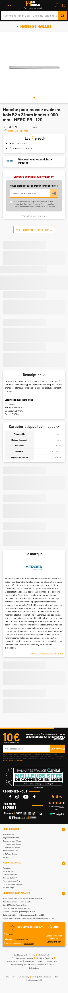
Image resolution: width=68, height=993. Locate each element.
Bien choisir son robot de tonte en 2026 (17, 902)
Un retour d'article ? (10, 878)
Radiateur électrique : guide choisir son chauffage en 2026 (24, 915)
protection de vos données (13, 760)
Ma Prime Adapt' (8, 888)
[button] (7, 5)
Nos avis (6, 857)
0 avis (34, 127)
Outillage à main (51, 961)
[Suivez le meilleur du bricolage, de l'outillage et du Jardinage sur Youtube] (25, 797)
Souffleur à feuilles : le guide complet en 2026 (19, 912)
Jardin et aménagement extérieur (22, 965)
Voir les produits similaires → (34, 229)
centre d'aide (29, 943)
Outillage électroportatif (33, 961)
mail (11, 934)
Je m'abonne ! (58, 748)
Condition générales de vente (24, 955)
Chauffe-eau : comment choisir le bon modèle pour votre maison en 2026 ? (29, 918)
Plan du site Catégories (44, 958)
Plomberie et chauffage (46, 965)
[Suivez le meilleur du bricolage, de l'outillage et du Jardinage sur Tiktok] (34, 797)
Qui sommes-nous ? (9, 834)
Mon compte (7, 868)
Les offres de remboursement (13, 884)
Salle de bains (34, 968)
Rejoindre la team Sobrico (12, 841)
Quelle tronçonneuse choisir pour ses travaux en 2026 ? (22, 899)
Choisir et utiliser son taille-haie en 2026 (17, 908)
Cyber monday (24, 977)
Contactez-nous (8, 871)
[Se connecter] (57, 5)
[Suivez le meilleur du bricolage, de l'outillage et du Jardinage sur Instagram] (17, 797)
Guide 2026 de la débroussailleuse (15, 905)
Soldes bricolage (45, 977)
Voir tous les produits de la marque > (46, 653)
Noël (34, 977)
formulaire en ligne (21, 939)
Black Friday (10, 977)
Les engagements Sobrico (12, 844)
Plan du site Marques (14, 961)
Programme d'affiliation (11, 838)
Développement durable (34, 980)
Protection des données (11, 881)
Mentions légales (44, 955)
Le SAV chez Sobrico (10, 854)
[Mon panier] (63, 5)
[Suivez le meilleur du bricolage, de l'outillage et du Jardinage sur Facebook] (10, 797)
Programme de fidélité (10, 851)
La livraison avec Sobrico (11, 847)
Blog (56, 977)
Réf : (5, 127)
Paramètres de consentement (22, 958)
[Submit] (62, 15)
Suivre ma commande (10, 875)
